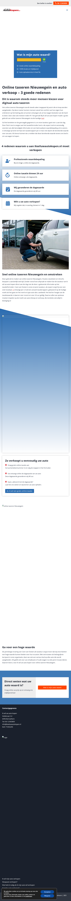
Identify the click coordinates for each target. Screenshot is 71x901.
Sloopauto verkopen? (9, 882)
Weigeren (47, 896)
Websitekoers (57, 895)
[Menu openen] (67, 10)
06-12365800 (62, 3)
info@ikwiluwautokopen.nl (11, 724)
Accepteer (47, 892)
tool (42, 118)
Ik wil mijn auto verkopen (11, 879)
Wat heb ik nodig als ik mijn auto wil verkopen (18, 885)
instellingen (28, 896)
